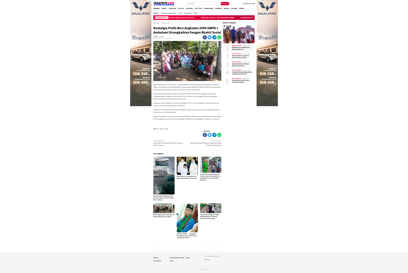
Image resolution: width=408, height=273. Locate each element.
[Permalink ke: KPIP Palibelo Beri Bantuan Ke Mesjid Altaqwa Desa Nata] (164, 208)
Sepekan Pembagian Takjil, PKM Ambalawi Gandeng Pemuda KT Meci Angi (209, 216)
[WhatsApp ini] (219, 37)
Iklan (171, 261)
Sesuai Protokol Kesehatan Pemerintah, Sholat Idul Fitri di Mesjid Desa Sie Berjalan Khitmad (210, 177)
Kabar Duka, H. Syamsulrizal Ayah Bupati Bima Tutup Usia (187, 177)
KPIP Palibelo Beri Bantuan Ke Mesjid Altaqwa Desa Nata (163, 216)
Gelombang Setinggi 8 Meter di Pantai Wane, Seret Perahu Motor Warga (163, 198)
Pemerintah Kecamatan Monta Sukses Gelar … (240, 57)
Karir (188, 258)
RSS (208, 260)
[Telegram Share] (214, 37)
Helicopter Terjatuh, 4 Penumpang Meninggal (206, 18)
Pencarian (225, 4)
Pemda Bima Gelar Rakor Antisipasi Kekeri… (241, 81)
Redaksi (156, 258)
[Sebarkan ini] (205, 37)
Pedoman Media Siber (177, 258)
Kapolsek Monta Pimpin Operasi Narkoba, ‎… (240, 65)
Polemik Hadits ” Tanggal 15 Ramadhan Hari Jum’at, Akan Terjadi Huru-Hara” (187, 236)
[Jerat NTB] (164, 3)
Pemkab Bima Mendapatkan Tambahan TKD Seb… (242, 73)
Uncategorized (236, 45)
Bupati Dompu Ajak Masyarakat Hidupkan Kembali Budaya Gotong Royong (205, 143)
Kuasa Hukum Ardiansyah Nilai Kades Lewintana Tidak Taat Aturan (168, 143)
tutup (149, 1)
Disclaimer (157, 261)
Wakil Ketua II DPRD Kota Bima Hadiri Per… (241, 48)
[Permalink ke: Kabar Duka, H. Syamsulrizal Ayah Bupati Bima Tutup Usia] (187, 166)
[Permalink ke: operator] (155, 37)
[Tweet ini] (210, 37)
